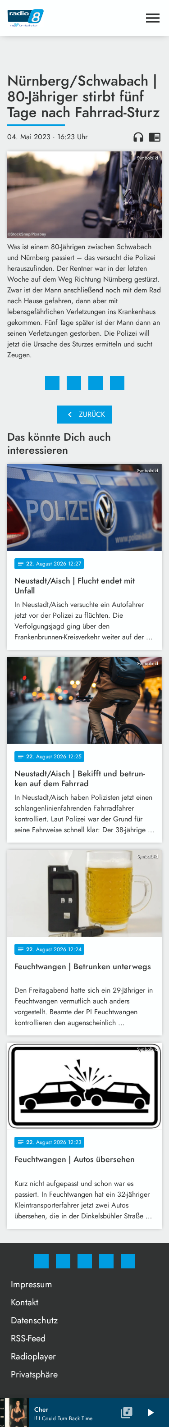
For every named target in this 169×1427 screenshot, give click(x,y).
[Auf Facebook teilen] (52, 383)
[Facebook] (41, 1261)
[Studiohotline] (106, 1261)
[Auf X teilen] (74, 383)
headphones (138, 137)
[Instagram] (63, 1261)
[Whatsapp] (85, 1261)
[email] (128, 1261)
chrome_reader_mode (154, 137)
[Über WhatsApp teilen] (95, 383)
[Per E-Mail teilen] (117, 383)
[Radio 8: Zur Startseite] (73, 18)
